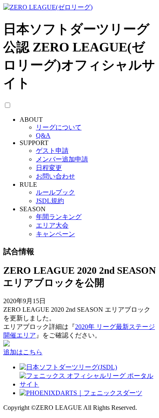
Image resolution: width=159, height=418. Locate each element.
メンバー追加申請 (62, 159)
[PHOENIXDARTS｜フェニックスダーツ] (81, 392)
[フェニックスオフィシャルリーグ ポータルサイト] (88, 384)
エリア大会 (52, 225)
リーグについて (59, 127)
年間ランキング (59, 216)
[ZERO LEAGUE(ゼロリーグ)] (48, 7)
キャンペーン (55, 233)
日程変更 (49, 167)
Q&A (43, 135)
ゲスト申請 (52, 150)
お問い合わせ (55, 176)
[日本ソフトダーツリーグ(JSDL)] (68, 367)
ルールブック (55, 192)
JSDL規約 (50, 200)
